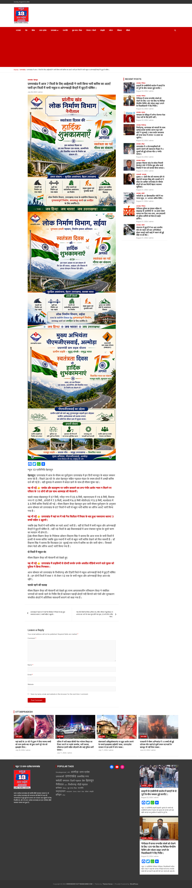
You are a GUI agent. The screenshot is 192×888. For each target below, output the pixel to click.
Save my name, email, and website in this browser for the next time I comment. (59, 694)
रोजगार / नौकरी (91, 30)
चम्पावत (143, 112)
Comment (32, 638)
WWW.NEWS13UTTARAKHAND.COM (79, 884)
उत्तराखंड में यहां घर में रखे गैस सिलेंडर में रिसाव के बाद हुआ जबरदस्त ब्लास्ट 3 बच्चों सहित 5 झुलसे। (47, 613)
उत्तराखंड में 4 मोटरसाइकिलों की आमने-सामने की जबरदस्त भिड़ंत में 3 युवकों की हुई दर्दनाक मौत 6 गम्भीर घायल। (150, 150)
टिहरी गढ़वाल (75, 780)
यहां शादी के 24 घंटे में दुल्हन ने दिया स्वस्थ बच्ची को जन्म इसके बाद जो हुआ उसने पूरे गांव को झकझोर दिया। (33, 744)
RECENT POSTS (133, 79)
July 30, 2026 (20, 750)
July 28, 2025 (32, 92)
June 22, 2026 (145, 750)
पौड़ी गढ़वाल (82, 784)
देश (26, 30)
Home (18, 30)
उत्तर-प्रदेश (42, 30)
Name (30, 665)
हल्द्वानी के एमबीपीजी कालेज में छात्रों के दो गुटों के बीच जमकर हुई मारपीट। (150, 86)
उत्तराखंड (53, 30)
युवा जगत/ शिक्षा (72, 788)
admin (40, 92)
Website (31, 684)
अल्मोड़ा (74, 771)
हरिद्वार (143, 144)
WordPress (134, 884)
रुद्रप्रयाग (60, 791)
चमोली (142, 193)
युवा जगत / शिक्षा (77, 30)
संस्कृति (102, 30)
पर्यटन (111, 30)
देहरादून (36, 80)
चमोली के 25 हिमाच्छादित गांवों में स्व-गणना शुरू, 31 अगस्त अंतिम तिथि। (150, 197)
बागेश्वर (59, 788)
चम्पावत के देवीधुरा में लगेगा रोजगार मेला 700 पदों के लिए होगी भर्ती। (150, 116)
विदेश (33, 30)
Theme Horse (108, 884)
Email (30, 675)
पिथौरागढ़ (143, 125)
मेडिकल (119, 30)
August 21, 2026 (142, 171)
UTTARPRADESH (24, 712)
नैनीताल (143, 83)
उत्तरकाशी (138, 174)
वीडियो (128, 30)
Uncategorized (61, 772)
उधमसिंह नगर (83, 776)
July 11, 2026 (61, 753)
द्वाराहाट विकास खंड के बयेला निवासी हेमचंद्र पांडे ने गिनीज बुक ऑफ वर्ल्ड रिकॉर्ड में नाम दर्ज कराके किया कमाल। (150, 165)
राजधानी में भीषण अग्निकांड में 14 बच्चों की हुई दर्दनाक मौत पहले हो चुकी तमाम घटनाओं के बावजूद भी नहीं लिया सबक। (157, 744)
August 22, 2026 (142, 91)
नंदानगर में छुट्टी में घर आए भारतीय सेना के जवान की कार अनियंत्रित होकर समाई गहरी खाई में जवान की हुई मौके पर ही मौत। (150, 231)
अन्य (68, 772)
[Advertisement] (96, 50)
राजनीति (65, 30)
